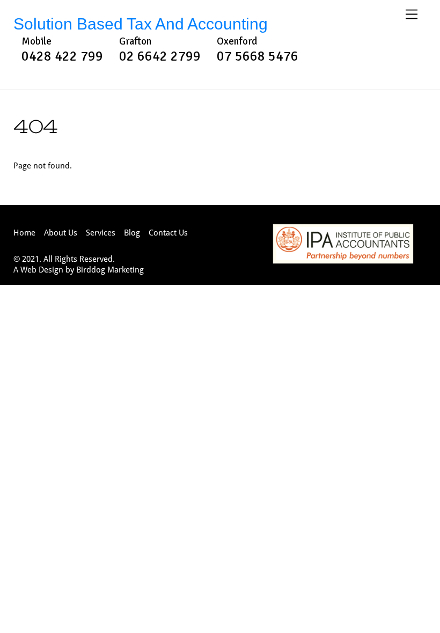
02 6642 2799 (160, 56)
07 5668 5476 (257, 56)
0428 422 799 (62, 56)
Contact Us (168, 232)
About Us (60, 232)
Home (24, 232)
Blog (132, 232)
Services (100, 232)
